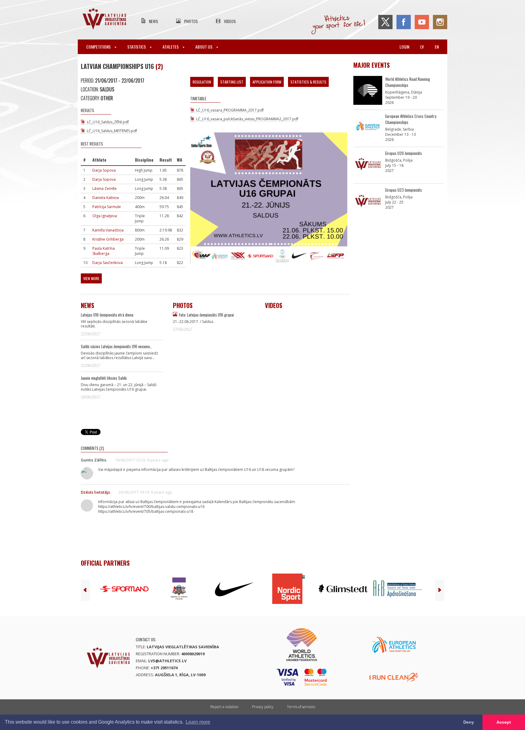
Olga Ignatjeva (104, 215)
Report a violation (224, 706)
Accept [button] (503, 722)
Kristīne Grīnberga (108, 239)
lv (422, 46)
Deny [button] (468, 722)
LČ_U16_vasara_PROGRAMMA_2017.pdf (230, 110)
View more (91, 278)
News (153, 21)
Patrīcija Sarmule (106, 206)
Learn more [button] (198, 722)
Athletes (171, 46)
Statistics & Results (308, 81)
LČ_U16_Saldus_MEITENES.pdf (112, 130)
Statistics (137, 46)
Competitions (99, 46)
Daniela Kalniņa (105, 197)
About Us (204, 46)
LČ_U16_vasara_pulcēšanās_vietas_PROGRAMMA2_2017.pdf (247, 119)
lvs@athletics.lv (167, 660)
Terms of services (301, 706)
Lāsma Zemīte (104, 188)
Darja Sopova (104, 170)
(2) (159, 66)
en (437, 46)
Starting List (231, 81)
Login (404, 46)
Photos (191, 21)
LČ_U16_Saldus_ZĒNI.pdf (108, 122)
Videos (230, 21)
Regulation (202, 81)
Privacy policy (262, 706)
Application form (266, 81)
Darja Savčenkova (107, 262)
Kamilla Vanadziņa (108, 230)
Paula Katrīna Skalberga (103, 251)
